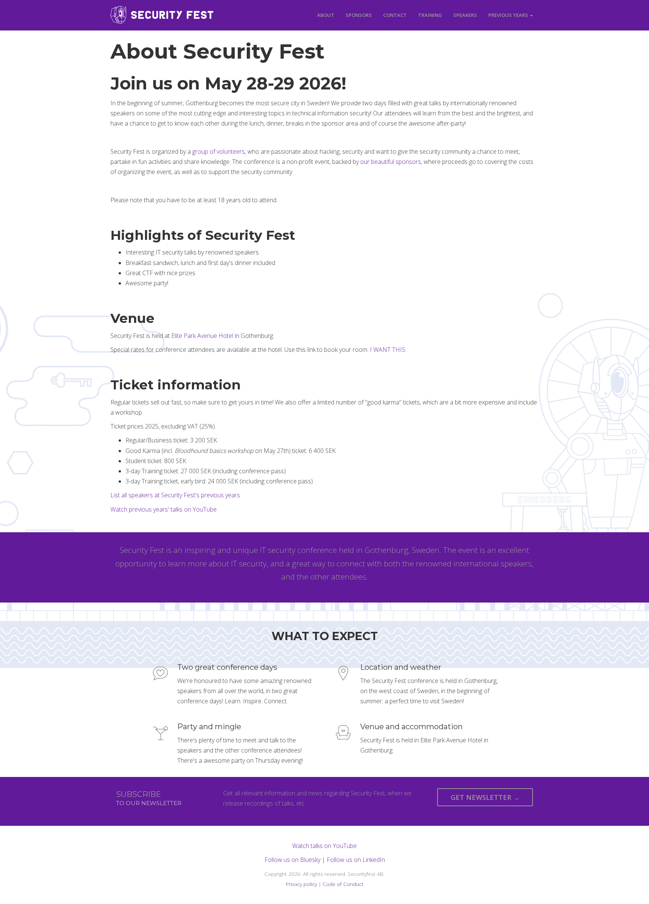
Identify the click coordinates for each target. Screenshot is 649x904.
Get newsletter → (485, 797)
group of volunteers (218, 151)
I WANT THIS (387, 349)
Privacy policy (301, 883)
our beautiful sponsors (390, 161)
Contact (395, 15)
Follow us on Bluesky (292, 860)
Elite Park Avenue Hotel (202, 336)
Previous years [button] (508, 15)
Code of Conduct (343, 883)
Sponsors (359, 15)
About (325, 15)
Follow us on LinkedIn (356, 860)
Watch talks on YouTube (324, 846)
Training (430, 15)
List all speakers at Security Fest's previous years (175, 495)
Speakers (465, 15)
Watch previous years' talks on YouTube (163, 509)
